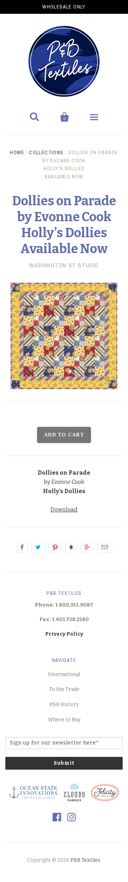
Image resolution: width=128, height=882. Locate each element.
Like (22, 547)
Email (104, 547)
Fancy (71, 547)
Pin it (55, 547)
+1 (87, 547)
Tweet (38, 547)
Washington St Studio (64, 265)
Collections (46, 152)
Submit (64, 763)
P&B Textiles (85, 860)
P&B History (64, 705)
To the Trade (64, 689)
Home (17, 152)
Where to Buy (64, 720)
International (64, 674)
